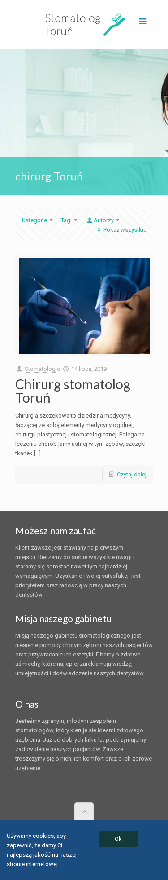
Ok (118, 839)
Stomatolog (40, 368)
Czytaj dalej (131, 474)
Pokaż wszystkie (124, 229)
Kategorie (34, 220)
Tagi (66, 220)
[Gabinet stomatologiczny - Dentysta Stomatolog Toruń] (84, 25)
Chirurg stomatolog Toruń (72, 390)
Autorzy (104, 220)
